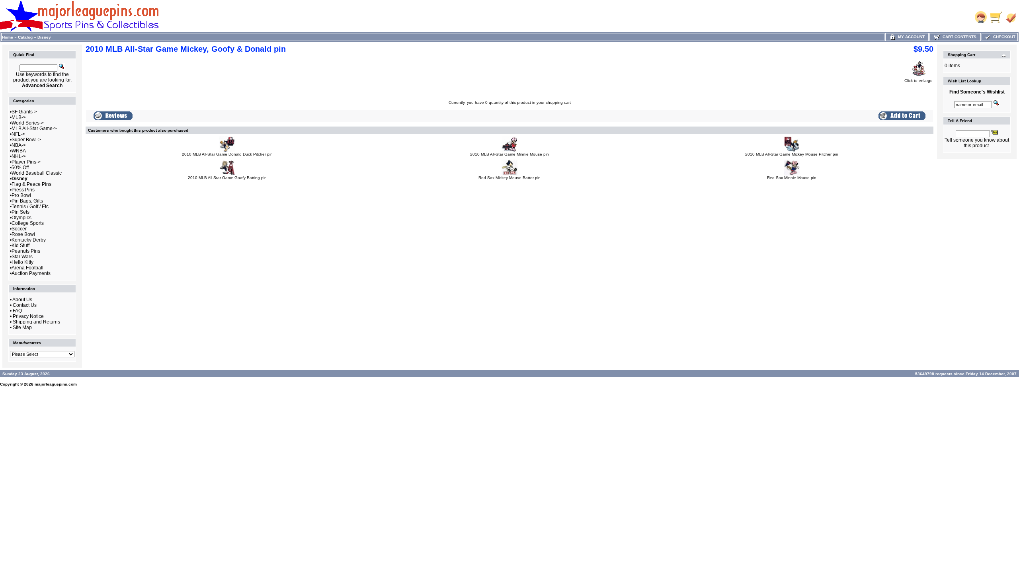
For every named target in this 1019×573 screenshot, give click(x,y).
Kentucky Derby (29, 240)
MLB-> (19, 117)
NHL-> (19, 156)
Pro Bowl (21, 195)
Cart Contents (958, 37)
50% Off (20, 167)
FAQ (17, 311)
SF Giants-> (24, 112)
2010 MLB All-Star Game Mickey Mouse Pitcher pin (791, 154)
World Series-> (28, 123)
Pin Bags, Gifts (27, 201)
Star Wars (22, 256)
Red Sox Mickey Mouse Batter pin (509, 177)
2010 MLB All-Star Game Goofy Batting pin (227, 177)
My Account (910, 37)
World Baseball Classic (37, 173)
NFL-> (18, 134)
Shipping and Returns (36, 322)
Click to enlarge (918, 80)
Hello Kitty (22, 262)
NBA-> (19, 145)
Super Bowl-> (26, 139)
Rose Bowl (23, 234)
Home (7, 37)
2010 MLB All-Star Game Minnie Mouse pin (509, 154)
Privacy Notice (28, 316)
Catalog (25, 37)
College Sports (28, 223)
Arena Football (27, 268)
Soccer (19, 229)
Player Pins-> (26, 162)
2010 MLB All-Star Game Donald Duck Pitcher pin (227, 154)
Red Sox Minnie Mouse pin (791, 177)
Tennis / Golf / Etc (30, 206)
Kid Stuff (20, 245)
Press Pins (23, 190)
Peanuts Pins (26, 251)
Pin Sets (20, 212)
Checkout (1003, 37)
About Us (22, 299)
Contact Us (25, 305)
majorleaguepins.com (56, 384)
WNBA (19, 151)
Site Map (22, 327)
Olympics (21, 217)
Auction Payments (31, 273)
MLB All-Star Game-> (34, 128)
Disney (44, 37)
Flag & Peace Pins (31, 184)
